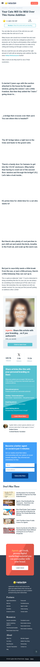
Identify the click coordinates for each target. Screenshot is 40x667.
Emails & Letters (11, 611)
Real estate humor (25, 626)
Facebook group (25, 603)
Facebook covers (25, 620)
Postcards (23, 600)
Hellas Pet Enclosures (12, 55)
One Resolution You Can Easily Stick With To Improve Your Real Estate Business (26, 494)
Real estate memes (26, 623)
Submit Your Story (25, 641)
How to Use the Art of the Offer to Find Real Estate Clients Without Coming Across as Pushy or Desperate (26, 530)
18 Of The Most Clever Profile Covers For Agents (25, 521)
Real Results (10, 644)
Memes (8, 603)
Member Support (25, 638)
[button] (34, 3)
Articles (9, 606)
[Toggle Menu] (2, 3)
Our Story (9, 641)
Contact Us (23, 646)
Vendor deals (24, 611)
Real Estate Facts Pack (12, 630)
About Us (9, 638)
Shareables (5, 8)
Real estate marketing (26, 628)
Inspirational (19, 8)
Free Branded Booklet (12, 627)
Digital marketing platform (11, 624)
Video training (24, 609)
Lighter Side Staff (12, 21)
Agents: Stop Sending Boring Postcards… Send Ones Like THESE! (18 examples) (25, 503)
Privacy (27, 659)
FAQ (8, 649)
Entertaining (12, 8)
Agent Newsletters (11, 600)
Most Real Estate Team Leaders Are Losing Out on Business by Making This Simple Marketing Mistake (26, 512)
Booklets (9, 609)
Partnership (24, 644)
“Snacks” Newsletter (12, 646)
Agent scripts (24, 606)
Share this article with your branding (20, 25)
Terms (31, 659)
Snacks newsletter (11, 620)
